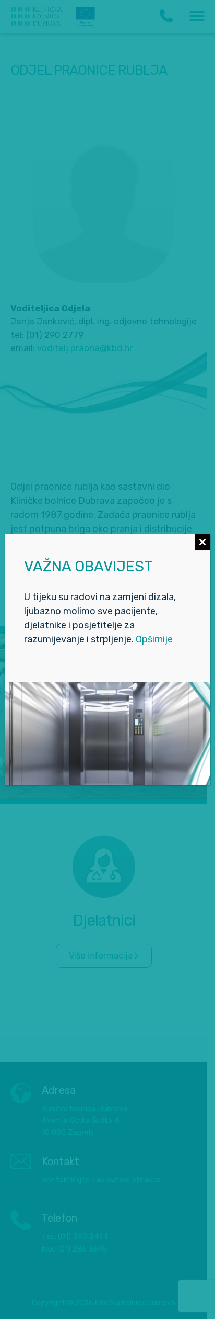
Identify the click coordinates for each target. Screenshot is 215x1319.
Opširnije (154, 639)
